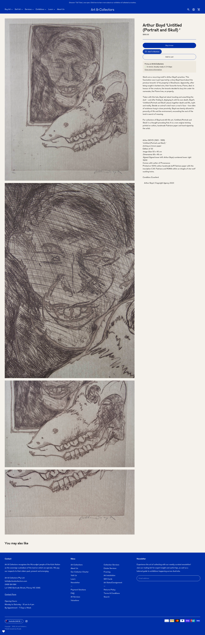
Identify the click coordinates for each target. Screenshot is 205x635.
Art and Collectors (21, 626)
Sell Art (18, 9)
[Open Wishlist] (3, 631)
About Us (60, 9)
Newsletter (75, 583)
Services (28, 9)
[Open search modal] (188, 9)
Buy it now (169, 45)
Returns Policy (109, 590)
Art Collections (77, 565)
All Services (75, 597)
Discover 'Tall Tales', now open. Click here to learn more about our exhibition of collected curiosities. (102, 2)
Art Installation (109, 575)
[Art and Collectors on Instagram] (26, 621)
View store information (153, 69)
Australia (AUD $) (14, 621)
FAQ (72, 593)
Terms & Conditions (112, 593)
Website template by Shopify (13, 629)
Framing (107, 572)
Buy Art (8, 9)
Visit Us (74, 575)
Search (106, 597)
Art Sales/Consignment (113, 583)
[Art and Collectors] (102, 9)
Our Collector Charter (80, 572)
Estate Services (110, 568)
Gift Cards (108, 579)
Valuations (75, 600)
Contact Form (10, 595)
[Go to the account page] (193, 9)
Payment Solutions (78, 590)
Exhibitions (40, 9)
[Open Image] (70, 99)
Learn (50, 9)
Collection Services (111, 565)
